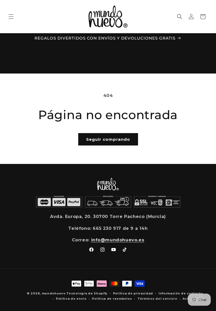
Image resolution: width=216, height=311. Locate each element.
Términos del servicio (157, 298)
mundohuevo (54, 293)
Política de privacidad (133, 293)
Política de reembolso (112, 298)
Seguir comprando (108, 139)
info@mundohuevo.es (117, 239)
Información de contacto (181, 293)
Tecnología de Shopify (86, 293)
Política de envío (71, 298)
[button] (11, 16)
